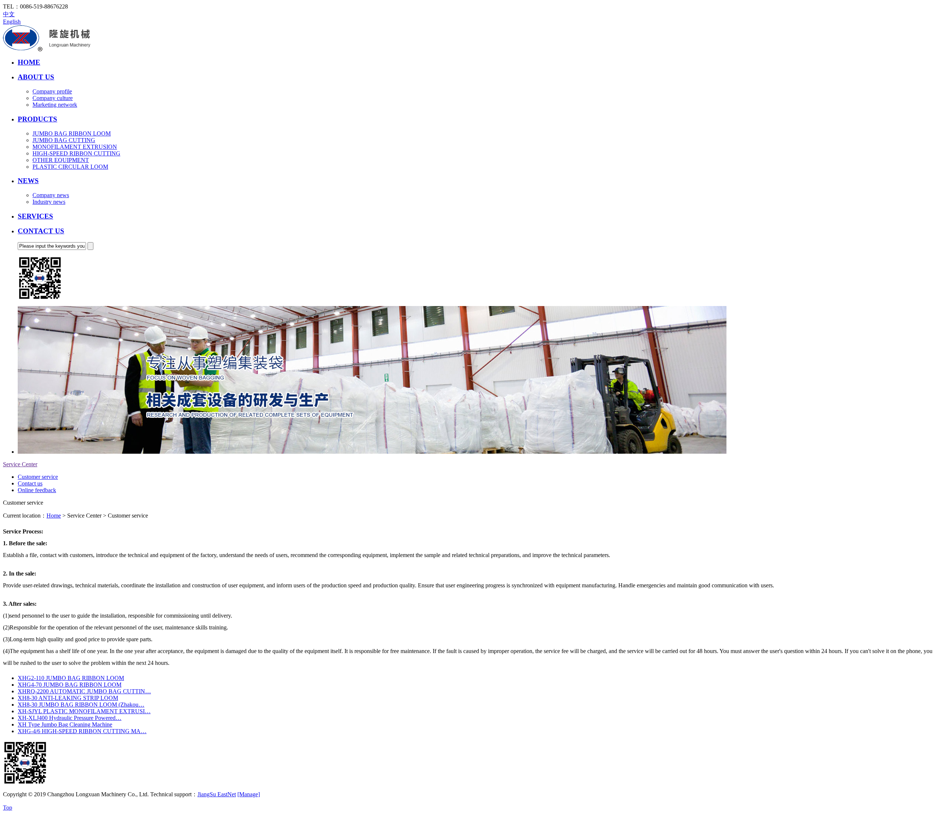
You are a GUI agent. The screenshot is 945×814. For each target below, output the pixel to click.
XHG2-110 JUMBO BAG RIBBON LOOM (71, 678)
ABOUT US (36, 77)
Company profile (52, 91)
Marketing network (54, 105)
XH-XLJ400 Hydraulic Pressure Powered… (69, 718)
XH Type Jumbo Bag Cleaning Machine (65, 724)
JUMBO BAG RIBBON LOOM (71, 133)
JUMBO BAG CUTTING (63, 140)
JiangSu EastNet (216, 794)
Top (7, 807)
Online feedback (37, 490)
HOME (29, 62)
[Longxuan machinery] (46, 49)
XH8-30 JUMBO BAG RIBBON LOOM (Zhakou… (81, 704)
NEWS (28, 181)
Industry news (48, 202)
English (12, 21)
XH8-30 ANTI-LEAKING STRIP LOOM (68, 698)
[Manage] (248, 794)
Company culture (52, 98)
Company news (50, 195)
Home (54, 515)
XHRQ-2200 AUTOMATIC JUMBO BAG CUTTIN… (84, 691)
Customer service (38, 477)
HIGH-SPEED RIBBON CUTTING (76, 153)
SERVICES (35, 216)
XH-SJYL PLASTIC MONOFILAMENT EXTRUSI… (84, 711)
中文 (9, 14)
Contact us (30, 483)
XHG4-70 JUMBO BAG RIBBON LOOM (69, 684)
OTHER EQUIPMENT (60, 160)
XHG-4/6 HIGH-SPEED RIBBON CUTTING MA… (82, 731)
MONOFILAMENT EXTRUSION (74, 147)
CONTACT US (41, 231)
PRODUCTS (37, 119)
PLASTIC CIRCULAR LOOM (70, 167)
